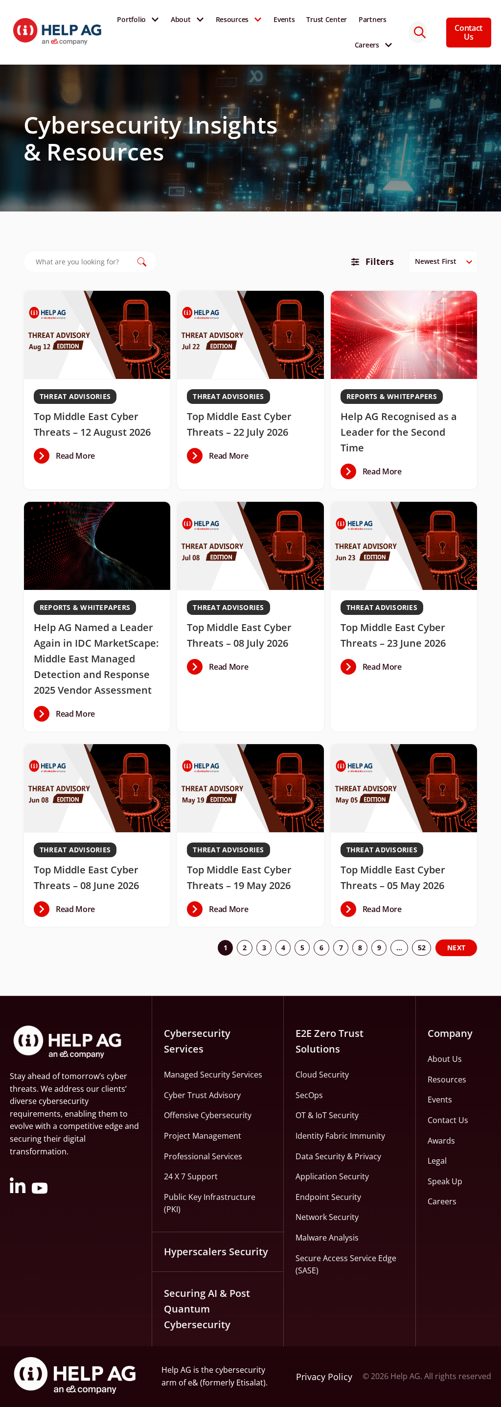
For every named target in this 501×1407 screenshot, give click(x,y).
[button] (64, 456)
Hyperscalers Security (216, 1251)
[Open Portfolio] (155, 19)
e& (193, 1382)
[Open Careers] (388, 45)
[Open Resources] (258, 19)
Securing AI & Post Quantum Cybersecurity (207, 1309)
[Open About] (200, 19)
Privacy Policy (324, 1377)
